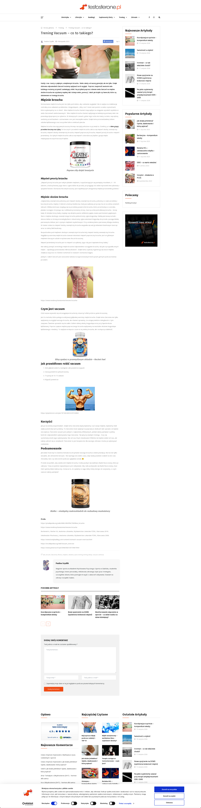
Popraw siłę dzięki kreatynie (80, 170)
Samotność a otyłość (145, 50)
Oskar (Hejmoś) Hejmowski (51, 755)
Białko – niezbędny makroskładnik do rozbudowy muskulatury (80, 511)
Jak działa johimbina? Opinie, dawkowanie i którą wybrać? (145, 123)
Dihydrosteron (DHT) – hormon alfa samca (59, 782)
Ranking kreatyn (131, 203)
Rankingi (91, 17)
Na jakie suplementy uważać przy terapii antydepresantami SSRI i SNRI (146, 93)
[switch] (74, 803)
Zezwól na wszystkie (169, 789)
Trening (122, 17)
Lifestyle (78, 17)
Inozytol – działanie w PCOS (145, 176)
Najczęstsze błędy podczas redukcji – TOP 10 (89, 738)
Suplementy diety (106, 17)
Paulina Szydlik (62, 563)
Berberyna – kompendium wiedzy (147, 136)
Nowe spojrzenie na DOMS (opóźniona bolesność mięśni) (145, 78)
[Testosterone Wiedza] (100, 7)
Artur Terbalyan (46, 775)
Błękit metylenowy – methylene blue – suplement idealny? (109, 738)
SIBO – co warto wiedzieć (146, 162)
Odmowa (169, 802)
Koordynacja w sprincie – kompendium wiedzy (146, 38)
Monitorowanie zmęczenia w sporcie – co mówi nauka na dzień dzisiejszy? (106, 614)
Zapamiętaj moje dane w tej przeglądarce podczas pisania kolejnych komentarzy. (75, 683)
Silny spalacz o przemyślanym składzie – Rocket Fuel (80, 359)
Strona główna (48, 28)
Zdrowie (134, 17)
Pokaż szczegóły (125, 803)
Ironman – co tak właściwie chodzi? (143, 64)
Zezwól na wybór (169, 796)
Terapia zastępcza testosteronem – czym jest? (110, 761)
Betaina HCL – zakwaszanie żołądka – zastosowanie (146, 151)
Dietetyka (65, 17)
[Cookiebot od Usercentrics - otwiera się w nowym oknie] (28, 803)
